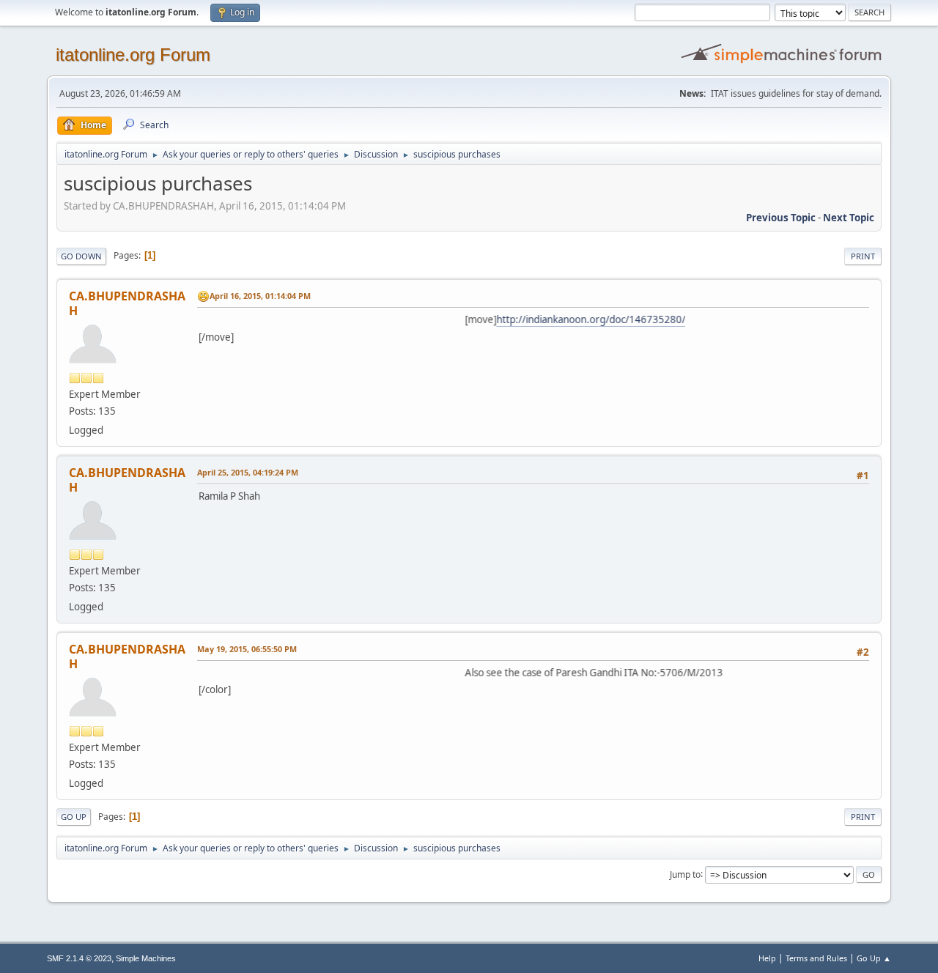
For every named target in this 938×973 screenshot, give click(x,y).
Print (863, 256)
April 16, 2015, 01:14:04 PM (260, 295)
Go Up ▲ (874, 957)
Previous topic (781, 217)
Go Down (81, 256)
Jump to (685, 873)
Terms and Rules (816, 957)
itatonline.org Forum (133, 54)
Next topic (848, 217)
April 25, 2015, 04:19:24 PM (247, 472)
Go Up (73, 816)
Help (767, 957)
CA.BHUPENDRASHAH (127, 303)
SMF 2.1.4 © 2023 (79, 958)
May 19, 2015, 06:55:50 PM (247, 648)
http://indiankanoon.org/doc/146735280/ (574, 319)
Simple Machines (146, 958)
